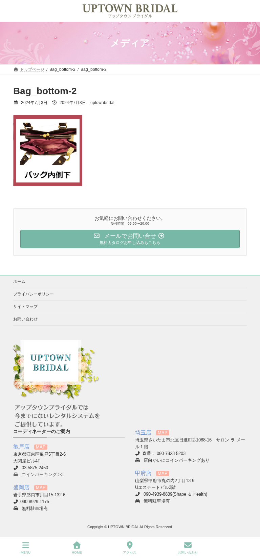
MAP (41, 447)
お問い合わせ (25, 319)
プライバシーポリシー (33, 294)
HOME (77, 552)
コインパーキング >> (42, 474)
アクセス (129, 552)
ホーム (19, 281)
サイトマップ (25, 306)
